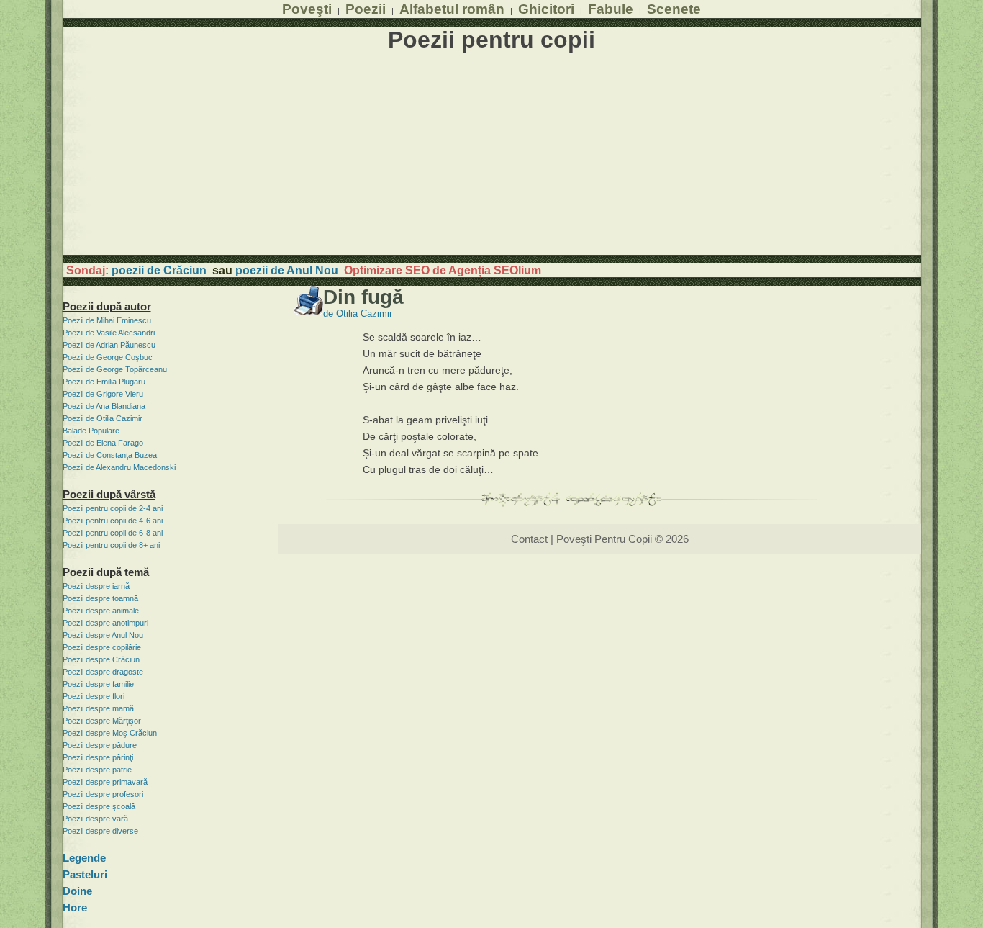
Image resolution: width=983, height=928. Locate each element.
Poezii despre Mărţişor (102, 720)
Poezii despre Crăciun (101, 659)
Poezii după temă (106, 572)
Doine (77, 891)
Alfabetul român (451, 9)
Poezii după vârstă (109, 494)
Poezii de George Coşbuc (108, 357)
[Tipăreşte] (308, 311)
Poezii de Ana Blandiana (104, 406)
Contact (529, 539)
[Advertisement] (492, 154)
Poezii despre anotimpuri (105, 622)
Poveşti (307, 9)
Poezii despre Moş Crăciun (110, 733)
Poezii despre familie (98, 684)
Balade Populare (91, 430)
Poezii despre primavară (105, 782)
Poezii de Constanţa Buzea (110, 455)
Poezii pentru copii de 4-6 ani (113, 520)
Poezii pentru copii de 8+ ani (111, 545)
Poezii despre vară (95, 818)
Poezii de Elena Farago (103, 442)
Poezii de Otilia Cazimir (102, 418)
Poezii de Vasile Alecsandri (109, 332)
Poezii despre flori (93, 696)
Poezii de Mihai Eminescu (107, 320)
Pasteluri (85, 874)
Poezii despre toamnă (100, 598)
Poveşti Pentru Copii (604, 539)
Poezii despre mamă (98, 708)
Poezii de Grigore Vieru (103, 393)
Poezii (365, 9)
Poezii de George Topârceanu (115, 369)
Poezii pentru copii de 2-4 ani (113, 508)
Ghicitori (546, 9)
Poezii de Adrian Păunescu (109, 345)
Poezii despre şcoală (99, 806)
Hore (75, 907)
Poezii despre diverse (100, 830)
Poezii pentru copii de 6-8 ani (113, 532)
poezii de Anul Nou (286, 269)
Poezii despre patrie (97, 769)
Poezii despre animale (101, 610)
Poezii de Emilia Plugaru (104, 381)
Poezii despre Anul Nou (103, 635)
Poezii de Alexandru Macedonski (119, 467)
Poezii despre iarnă (96, 586)
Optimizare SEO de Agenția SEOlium (442, 269)
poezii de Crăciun (159, 269)
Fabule (610, 9)
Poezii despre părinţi (98, 757)
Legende (84, 858)
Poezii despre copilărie (102, 647)
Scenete (674, 9)
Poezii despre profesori (103, 794)
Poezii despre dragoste (103, 671)
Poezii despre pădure (100, 745)
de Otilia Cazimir (357, 314)
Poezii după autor (107, 306)
